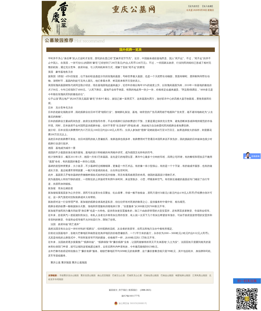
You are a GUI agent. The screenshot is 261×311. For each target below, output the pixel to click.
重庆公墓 (56, 262)
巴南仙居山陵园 (151, 275)
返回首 (112, 290)
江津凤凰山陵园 (199, 275)
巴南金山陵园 (167, 275)
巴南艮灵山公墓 (134, 275)
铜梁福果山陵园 (182, 275)
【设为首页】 (193, 6)
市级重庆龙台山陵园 (69, 275)
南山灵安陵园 (103, 275)
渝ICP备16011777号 (130, 296)
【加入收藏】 (207, 6)
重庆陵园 (66, 262)
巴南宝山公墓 (118, 275)
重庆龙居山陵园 (88, 275)
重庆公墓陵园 (79, 262)
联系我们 (133, 290)
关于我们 (123, 290)
